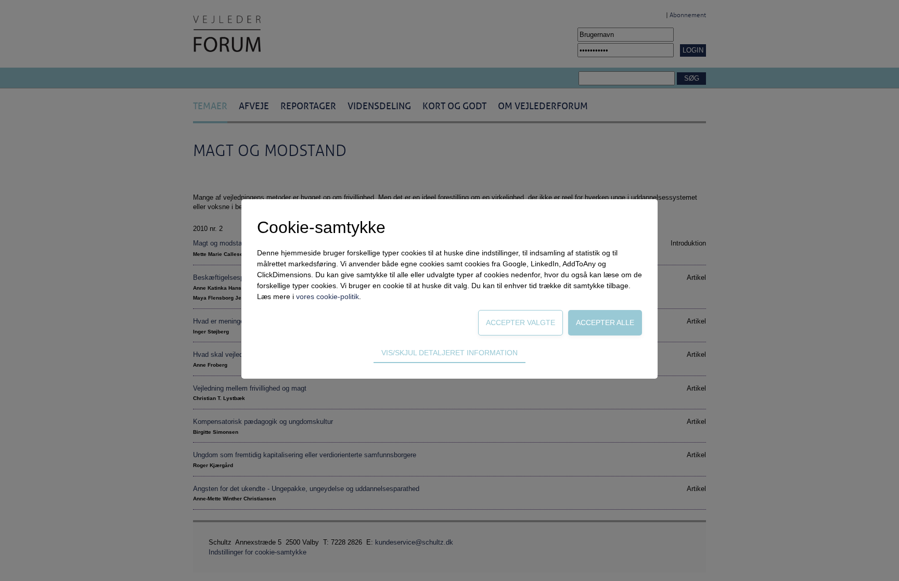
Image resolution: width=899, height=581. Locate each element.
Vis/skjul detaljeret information (449, 352)
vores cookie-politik (327, 296)
